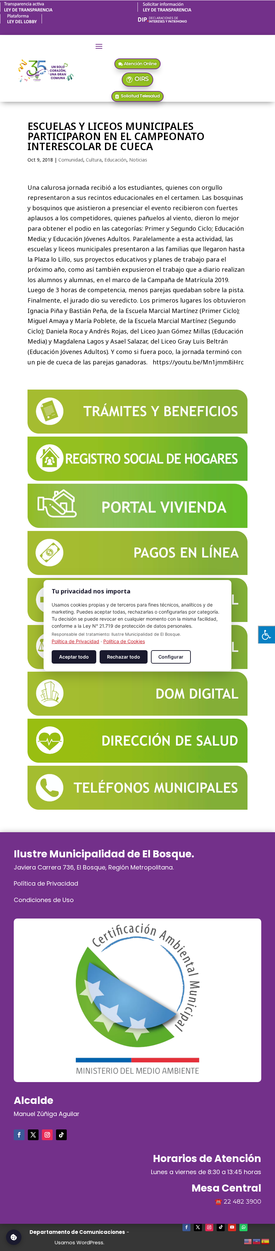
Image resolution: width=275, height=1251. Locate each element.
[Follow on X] (33, 1134)
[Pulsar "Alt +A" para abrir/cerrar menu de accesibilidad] (266, 634)
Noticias (138, 160)
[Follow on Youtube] (232, 1227)
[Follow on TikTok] (61, 1134)
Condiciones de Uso (44, 900)
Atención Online (140, 63)
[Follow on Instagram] (47, 1134)
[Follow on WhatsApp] (243, 1227)
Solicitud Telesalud (140, 96)
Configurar (170, 657)
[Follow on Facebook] (19, 1134)
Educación (115, 160)
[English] (248, 1241)
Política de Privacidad (46, 883)
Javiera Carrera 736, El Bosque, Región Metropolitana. (94, 867)
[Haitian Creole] (257, 1241)
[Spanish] (265, 1241)
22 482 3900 (242, 1201)
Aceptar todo (74, 657)
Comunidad (70, 160)
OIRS (141, 79)
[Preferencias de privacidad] (13, 1237)
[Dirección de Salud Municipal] (138, 760)
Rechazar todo (123, 657)
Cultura (94, 160)
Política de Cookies (124, 641)
